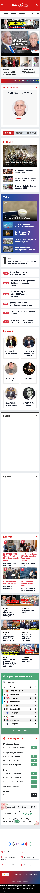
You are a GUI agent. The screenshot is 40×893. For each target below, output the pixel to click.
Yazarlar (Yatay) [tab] (11, 88)
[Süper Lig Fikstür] (36, 738)
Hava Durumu (8, 852)
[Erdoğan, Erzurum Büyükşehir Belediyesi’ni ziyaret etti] (29, 625)
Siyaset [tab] (19, 133)
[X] (14, 844)
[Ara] (37, 5)
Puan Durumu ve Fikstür (8, 858)
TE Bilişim (25, 881)
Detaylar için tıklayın (20, 730)
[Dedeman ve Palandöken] (29, 649)
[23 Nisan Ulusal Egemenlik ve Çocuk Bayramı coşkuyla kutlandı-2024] (8, 179)
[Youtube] (26, 844)
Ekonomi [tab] (31, 133)
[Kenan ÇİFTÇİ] (20, 108)
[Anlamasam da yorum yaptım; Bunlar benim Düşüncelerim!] (10, 625)
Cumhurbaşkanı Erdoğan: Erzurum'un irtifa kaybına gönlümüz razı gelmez (10, 663)
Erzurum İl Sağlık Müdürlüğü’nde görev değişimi (20, 294)
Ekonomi (22, 13)
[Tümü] (36, 331)
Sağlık (6, 416)
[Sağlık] (36, 416)
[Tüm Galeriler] (36, 142)
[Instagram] (18, 844)
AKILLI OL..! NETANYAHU (20, 93)
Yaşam (10, 258)
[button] (37, 23)
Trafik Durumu (28, 852)
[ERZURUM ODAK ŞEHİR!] (29, 600)
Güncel (5, 13)
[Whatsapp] (29, 844)
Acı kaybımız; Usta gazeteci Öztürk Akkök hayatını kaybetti (22, 262)
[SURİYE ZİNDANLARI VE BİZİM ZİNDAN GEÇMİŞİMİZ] (10, 600)
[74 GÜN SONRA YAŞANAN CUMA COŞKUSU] (8, 241)
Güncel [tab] (8, 133)
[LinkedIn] (22, 844)
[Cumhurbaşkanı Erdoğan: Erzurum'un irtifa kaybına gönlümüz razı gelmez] (10, 649)
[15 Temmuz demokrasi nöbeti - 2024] (8, 171)
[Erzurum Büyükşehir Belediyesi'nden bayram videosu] (8, 249)
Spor (31, 13)
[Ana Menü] (2, 5)
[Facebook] (10, 844)
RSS (6, 874)
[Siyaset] (36, 477)
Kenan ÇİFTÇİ (20, 118)
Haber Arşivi (28, 865)
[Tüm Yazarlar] (36, 88)
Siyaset (13, 13)
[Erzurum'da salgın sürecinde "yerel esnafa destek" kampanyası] (8, 225)
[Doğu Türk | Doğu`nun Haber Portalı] (20, 5)
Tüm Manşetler (28, 857)
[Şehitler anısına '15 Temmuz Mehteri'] (8, 233)
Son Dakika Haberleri (11, 865)
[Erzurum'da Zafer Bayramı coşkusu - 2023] (8, 187)
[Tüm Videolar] (36, 197)
